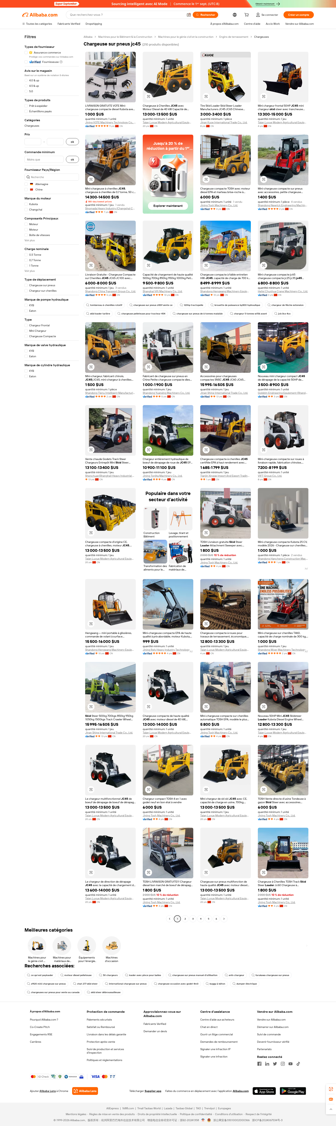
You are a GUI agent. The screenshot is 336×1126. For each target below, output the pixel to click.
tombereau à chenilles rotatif (106, 305)
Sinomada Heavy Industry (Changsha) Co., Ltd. (110, 208)
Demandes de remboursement (219, 1041)
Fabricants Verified (155, 1023)
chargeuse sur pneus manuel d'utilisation (194, 975)
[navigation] (51, 478)
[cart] (247, 15)
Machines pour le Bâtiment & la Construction (125, 36)
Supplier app (153, 1091)
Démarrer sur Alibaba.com (273, 1027)
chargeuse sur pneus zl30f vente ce (152, 305)
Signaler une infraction (214, 1056)
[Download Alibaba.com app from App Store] (264, 1091)
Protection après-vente (101, 1041)
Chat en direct (209, 1027)
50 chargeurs (110, 975)
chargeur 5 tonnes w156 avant (250, 313)
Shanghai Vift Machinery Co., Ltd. (162, 291)
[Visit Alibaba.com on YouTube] (290, 1063)
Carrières (35, 1041)
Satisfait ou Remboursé (101, 1027)
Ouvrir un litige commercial (216, 1034)
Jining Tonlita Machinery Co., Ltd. (162, 475)
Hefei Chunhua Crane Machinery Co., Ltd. (283, 291)
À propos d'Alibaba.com (45, 1011)
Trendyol (209, 1108)
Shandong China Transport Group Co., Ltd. (110, 291)
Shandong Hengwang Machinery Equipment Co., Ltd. (225, 291)
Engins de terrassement (233, 36)
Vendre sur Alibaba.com (271, 1019)
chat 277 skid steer (87, 983)
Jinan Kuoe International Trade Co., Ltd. (223, 122)
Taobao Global (184, 1108)
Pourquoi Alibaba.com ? (44, 1019)
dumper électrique (246, 983)
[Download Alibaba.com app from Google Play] (293, 1091)
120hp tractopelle (193, 305)
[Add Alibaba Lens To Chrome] (85, 1091)
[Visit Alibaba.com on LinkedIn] (267, 1063)
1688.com (128, 1108)
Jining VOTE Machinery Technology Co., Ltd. (110, 122)
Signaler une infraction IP (215, 1049)
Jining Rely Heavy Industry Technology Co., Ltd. (168, 649)
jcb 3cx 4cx (284, 313)
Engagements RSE (41, 1034)
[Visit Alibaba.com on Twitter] (275, 1063)
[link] (331, 1089)
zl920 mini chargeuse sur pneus (48, 983)
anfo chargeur (236, 975)
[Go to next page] (224, 918)
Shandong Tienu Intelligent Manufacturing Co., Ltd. (110, 392)
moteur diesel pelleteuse (78, 975)
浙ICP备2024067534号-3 (267, 1120)
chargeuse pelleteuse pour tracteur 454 (143, 313)
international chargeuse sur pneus (128, 983)
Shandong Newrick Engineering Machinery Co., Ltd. (283, 205)
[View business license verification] (203, 1120)
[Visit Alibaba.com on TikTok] (298, 1063)
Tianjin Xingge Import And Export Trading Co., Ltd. (225, 475)
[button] (188, 14)
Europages (224, 1108)
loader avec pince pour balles (145, 975)
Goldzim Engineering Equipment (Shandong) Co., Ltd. (283, 392)
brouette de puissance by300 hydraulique (237, 305)
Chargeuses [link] (261, 36)
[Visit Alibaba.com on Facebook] (259, 1063)
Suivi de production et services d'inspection (105, 1051)
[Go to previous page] (169, 918)
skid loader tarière (100, 313)
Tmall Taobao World (149, 1108)
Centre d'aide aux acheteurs (217, 1019)
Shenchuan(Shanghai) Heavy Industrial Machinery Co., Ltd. (110, 475)
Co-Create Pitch (40, 1027)
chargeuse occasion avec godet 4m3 (178, 983)
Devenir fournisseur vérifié (273, 1041)
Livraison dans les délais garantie (106, 1034)
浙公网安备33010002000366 (231, 1120)
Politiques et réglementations (104, 1060)
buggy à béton (217, 983)
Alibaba (88, 36)
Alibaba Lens (47, 1091)
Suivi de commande (269, 1034)
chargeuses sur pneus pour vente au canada (55, 992)
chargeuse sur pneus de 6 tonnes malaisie (200, 313)
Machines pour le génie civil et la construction (186, 36)
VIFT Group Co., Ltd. (270, 475)
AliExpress (112, 1108)
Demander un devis (155, 1031)
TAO (198, 1108)
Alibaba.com (241, 1091)
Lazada (168, 1108)
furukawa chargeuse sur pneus (272, 975)
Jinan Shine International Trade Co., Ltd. (224, 392)
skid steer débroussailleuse (106, 992)
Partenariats (264, 1049)
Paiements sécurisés (99, 1019)
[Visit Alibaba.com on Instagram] (282, 1063)
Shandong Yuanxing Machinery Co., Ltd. (166, 392)
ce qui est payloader (42, 975)
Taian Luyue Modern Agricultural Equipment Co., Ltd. (168, 122)
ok (72, 141)
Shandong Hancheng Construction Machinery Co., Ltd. (283, 558)
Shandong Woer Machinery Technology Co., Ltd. (283, 649)
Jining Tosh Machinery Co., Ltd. (219, 205)
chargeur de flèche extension (287, 305)
